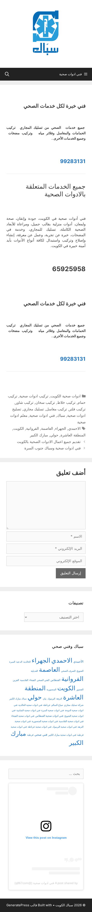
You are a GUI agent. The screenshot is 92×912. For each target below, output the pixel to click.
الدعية (19, 661)
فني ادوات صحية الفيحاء (22, 716)
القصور (79, 689)
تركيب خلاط (66, 402)
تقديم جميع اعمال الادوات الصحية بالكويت (49, 442)
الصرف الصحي (68, 671)
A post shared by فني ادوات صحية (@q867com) (46, 883)
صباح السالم (57, 705)
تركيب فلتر (77, 409)
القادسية (24, 680)
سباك (61, 415)
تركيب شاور (24, 402)
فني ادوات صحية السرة (52, 710)
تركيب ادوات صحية (33, 396)
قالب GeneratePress (21, 905)
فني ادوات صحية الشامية (28, 710)
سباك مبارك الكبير (18, 698)
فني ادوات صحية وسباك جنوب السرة (52, 448)
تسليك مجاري (33, 409)
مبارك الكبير (39, 435)
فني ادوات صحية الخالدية (30, 705)
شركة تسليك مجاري (73, 705)
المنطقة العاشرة (73, 435)
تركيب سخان (45, 402)
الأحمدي (78, 661)
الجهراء (60, 428)
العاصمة (47, 428)
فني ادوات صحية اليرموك (64, 726)
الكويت (18, 428)
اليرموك (51, 698)
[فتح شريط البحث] (7, 74)
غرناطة (46, 705)
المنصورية (51, 689)
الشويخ (80, 671)
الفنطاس (55, 680)
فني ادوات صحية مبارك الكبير (62, 735)
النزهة (59, 698)
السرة (12, 661)
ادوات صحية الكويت (65, 396)
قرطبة (30, 735)
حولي (54, 435)
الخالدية (27, 661)
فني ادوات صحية (42, 415)
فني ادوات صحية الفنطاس (49, 715)
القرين (16, 680)
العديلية (34, 671)
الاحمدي (74, 428)
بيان (44, 698)
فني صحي (40, 734)
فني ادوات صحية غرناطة (39, 726)
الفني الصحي (43, 680)
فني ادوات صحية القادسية (71, 721)
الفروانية (32, 428)
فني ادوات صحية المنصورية (45, 721)
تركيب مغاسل (56, 409)
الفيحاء (32, 680)
